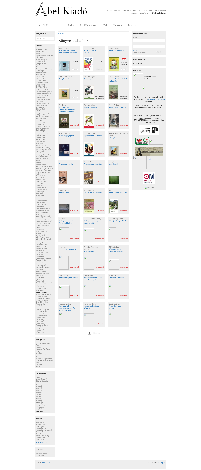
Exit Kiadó (39, 120)
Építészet (39, 345)
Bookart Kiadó (40, 84)
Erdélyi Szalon (40, 115)
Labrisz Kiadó (40, 185)
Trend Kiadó (40, 321)
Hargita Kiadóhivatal (42, 134)
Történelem (39, 364)
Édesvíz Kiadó (40, 109)
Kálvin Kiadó (40, 151)
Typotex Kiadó (40, 331)
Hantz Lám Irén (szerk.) (44, 430)
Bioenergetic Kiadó (42, 82)
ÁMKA (38, 65)
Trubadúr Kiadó (41, 327)
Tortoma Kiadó (40, 317)
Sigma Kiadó (40, 290)
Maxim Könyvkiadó (42, 212)
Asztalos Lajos (41, 424)
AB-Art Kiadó (40, 51)
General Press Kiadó (43, 126)
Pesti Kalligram (41, 266)
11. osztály (39, 402)
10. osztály (39, 400)
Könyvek (58, 25)
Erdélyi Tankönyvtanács (44, 116)
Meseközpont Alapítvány (44, 220)
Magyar (160, 25)
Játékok (71, 25)
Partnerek (117, 25)
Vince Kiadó (40, 332)
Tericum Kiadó (40, 308)
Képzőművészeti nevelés (44, 357)
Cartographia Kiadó (42, 90)
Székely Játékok (41, 296)
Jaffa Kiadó (39, 143)
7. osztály (39, 394)
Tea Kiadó (39, 306)
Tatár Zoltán (40, 439)
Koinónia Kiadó (41, 164)
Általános (39, 411)
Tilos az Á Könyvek (42, 310)
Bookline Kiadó (41, 86)
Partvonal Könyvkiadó (43, 264)
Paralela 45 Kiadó (41, 260)
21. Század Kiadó (41, 50)
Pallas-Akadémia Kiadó (43, 258)
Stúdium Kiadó (41, 292)
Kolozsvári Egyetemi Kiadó (44, 168)
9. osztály (39, 398)
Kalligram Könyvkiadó (43, 147)
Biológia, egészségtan (43, 343)
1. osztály (39, 383)
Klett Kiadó (39, 162)
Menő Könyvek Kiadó (43, 216)
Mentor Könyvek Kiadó (43, 218)
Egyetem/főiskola (41, 406)
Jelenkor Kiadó (41, 145)
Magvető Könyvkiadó (43, 208)
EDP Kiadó (39, 111)
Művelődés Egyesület (43, 237)
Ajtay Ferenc (40, 422)
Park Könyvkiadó (41, 262)
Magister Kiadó (41, 204)
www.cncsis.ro (154, 110)
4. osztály (39, 388)
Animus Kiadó (40, 67)
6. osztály (39, 392)
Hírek (105, 25)
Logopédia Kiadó (41, 201)
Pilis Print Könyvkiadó (43, 267)
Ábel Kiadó (43, 25)
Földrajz (38, 347)
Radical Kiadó (40, 275)
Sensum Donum (41, 288)
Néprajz (38, 362)
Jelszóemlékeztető (139, 53)
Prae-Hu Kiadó (41, 271)
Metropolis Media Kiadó (43, 222)
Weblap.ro (161, 463)
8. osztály (39, 396)
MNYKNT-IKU (40, 229)
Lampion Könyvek (42, 187)
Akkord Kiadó (40, 61)
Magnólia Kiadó (41, 206)
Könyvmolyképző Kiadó (43, 170)
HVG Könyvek (40, 141)
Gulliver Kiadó (40, 130)
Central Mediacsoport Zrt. (44, 92)
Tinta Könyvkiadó (41, 311)
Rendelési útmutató (88, 25)
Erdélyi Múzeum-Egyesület (45, 113)
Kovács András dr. (42, 453)
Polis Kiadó (39, 269)
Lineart (38, 199)
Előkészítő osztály (42, 381)
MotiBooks (39, 233)
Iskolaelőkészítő (41, 379)
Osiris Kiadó (40, 254)
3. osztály (39, 387)
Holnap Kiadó (40, 139)
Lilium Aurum (40, 195)
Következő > (97, 333)
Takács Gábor (40, 437)
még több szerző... (42, 442)
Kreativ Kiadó (40, 178)
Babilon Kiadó (40, 74)
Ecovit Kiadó (40, 107)
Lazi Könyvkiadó (41, 189)
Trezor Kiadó (40, 323)
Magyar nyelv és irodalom (44, 360)
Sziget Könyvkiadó (42, 302)
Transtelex (39, 319)
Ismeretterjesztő (41, 355)
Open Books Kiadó (42, 252)
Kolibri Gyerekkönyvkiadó (44, 166)
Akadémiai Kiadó (41, 59)
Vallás (38, 366)
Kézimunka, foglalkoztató (44, 359)
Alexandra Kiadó (41, 63)
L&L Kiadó (39, 183)
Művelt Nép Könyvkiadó (44, 239)
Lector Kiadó (40, 191)
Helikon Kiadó (40, 137)
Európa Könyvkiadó (42, 118)
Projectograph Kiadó (42, 273)
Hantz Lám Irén (41, 428)
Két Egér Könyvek (42, 157)
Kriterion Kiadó (40, 180)
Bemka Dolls (40, 78)
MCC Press (40, 214)
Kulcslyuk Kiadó (41, 181)
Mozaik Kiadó (40, 235)
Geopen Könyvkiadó (42, 128)
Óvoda (38, 377)
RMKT (38, 279)
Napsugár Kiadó (41, 246)
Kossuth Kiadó (40, 176)
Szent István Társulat (43, 298)
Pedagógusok (40, 408)
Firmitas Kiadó (40, 122)
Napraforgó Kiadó (41, 245)
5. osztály (39, 390)
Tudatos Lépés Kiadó (43, 329)
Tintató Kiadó (40, 313)
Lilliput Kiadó (40, 197)
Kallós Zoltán (40, 432)
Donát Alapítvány (41, 105)
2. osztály (39, 385)
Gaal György (40, 426)
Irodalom (39, 353)
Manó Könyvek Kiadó (43, 210)
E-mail (135, 37)
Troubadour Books (42, 325)
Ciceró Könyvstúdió (42, 95)
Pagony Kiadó (40, 256)
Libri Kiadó (39, 193)
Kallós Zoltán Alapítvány (44, 149)
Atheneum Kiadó (41, 72)
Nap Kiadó (39, 241)
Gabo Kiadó (40, 124)
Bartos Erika (40, 76)
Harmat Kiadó (40, 136)
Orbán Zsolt (40, 455)
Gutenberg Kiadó (41, 132)
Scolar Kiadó (40, 287)
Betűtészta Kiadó (41, 80)
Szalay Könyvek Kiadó (43, 294)
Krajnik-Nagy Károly (42, 436)
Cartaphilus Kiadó (41, 88)
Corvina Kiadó (40, 97)
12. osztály (39, 404)
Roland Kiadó (40, 281)
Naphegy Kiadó (41, 243)
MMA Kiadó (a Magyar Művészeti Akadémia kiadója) (43, 225)
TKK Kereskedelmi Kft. (43, 315)
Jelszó (135, 44)
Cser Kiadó (39, 101)
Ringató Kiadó (40, 277)
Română (163, 25)
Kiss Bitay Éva (40, 434)
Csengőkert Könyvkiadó (44, 99)
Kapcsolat (132, 25)
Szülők (38, 409)
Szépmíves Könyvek (43, 300)
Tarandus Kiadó (41, 304)
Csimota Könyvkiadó (42, 103)
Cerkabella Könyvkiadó (43, 93)
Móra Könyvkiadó (41, 231)
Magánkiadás (40, 202)
